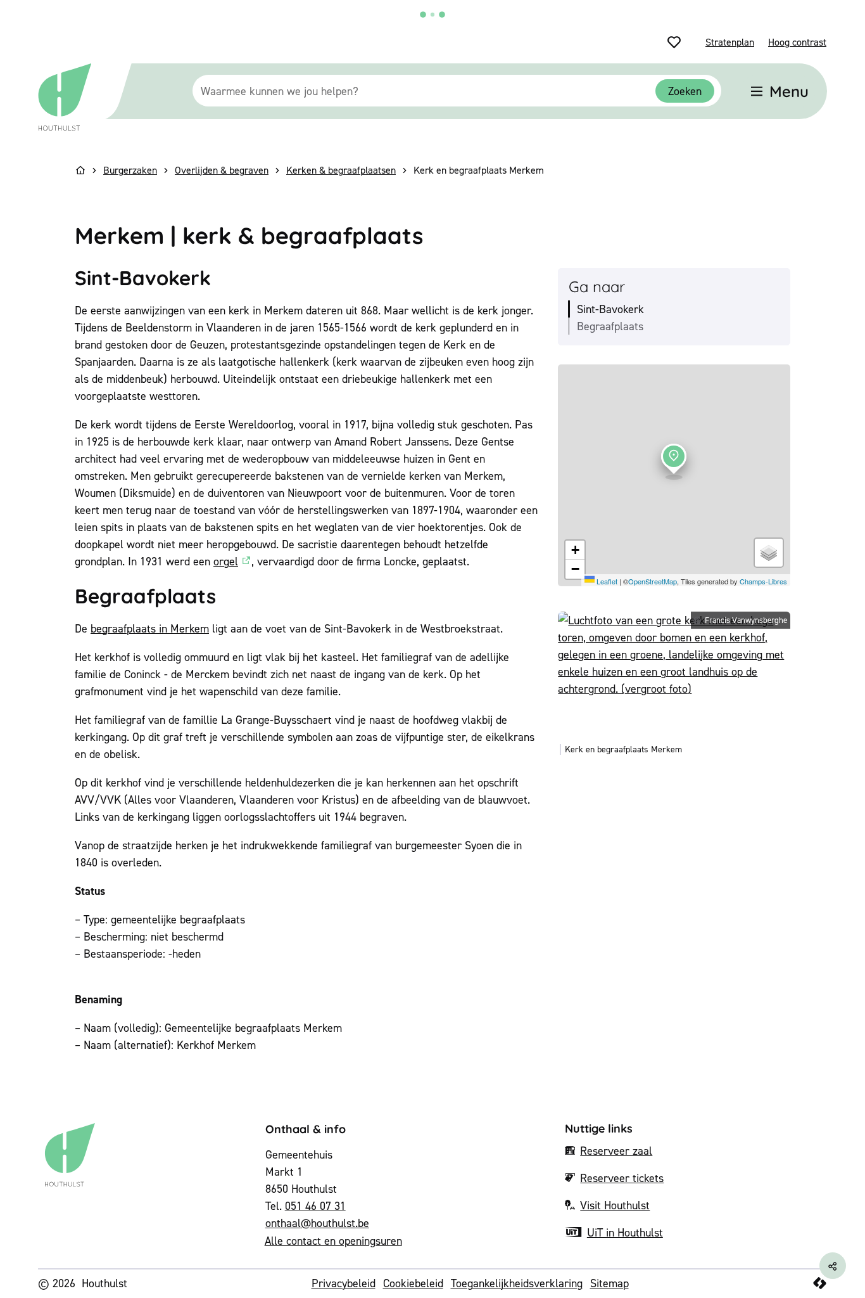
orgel (225, 561)
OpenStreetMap (652, 581)
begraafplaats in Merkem (150, 628)
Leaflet (606, 581)
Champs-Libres (763, 581)
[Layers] (769, 553)
